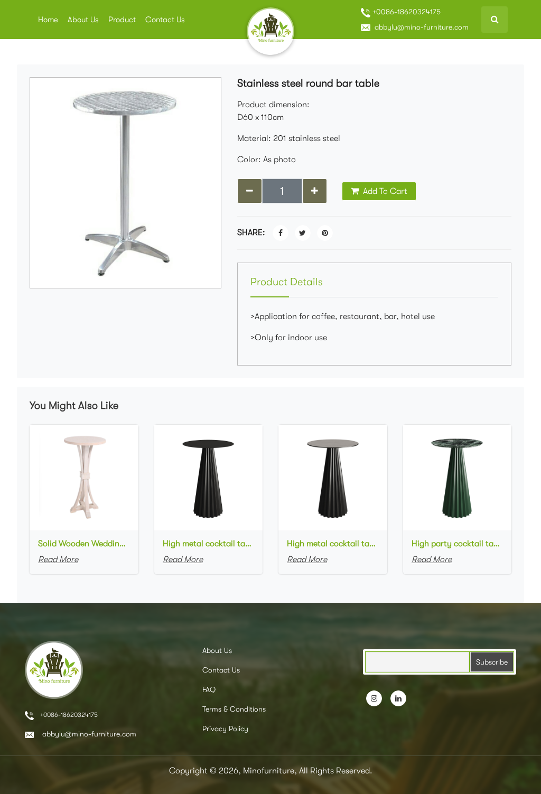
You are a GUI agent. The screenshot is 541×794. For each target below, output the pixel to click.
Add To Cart (384, 191)
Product (122, 19)
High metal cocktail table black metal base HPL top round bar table (333, 543)
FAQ (209, 689)
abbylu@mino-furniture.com (420, 27)
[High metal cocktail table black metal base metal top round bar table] (208, 477)
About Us (83, 19)
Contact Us (165, 19)
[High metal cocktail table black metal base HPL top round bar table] (332, 477)
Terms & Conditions (234, 709)
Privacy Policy (225, 728)
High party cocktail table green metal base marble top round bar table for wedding (457, 543)
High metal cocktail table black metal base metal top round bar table (209, 543)
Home (48, 19)
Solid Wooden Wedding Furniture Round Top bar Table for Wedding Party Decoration (84, 543)
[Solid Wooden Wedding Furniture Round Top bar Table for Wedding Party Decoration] (84, 477)
